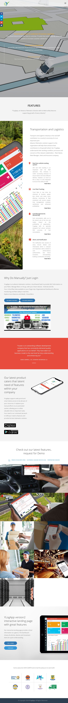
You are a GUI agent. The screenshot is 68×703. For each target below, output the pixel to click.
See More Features (12, 300)
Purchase (10, 648)
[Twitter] (1, 16)
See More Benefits (27, 300)
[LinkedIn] (1, 19)
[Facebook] (1, 13)
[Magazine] (1, 25)
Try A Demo (10, 643)
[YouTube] (1, 22)
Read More (47, 183)
